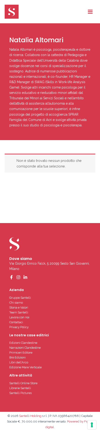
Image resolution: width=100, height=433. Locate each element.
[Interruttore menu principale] (90, 11)
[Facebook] (11, 277)
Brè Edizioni (17, 357)
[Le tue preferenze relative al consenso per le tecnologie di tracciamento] (91, 424)
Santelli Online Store (23, 383)
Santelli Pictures (20, 393)
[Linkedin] (25, 277)
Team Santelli (18, 312)
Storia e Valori (18, 307)
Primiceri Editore (20, 352)
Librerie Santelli (20, 388)
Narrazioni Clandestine (25, 347)
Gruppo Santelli (20, 297)
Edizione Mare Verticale (25, 367)
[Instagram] (18, 277)
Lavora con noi (19, 317)
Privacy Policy (19, 327)
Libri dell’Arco (18, 362)
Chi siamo (16, 302)
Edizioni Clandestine (23, 342)
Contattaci (16, 322)
